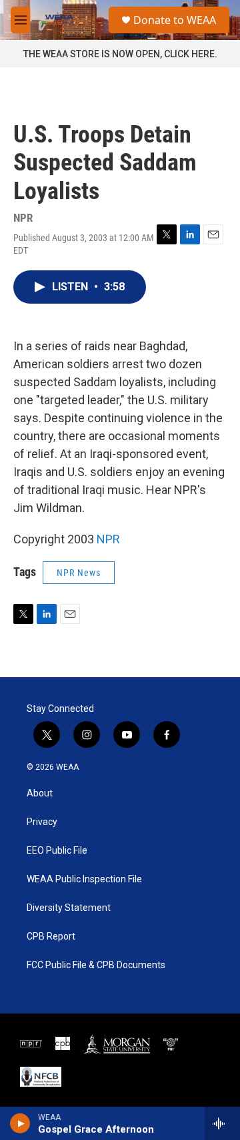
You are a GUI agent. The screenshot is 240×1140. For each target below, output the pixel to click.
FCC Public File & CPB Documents (96, 965)
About (40, 793)
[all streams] (222, 1123)
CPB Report (51, 937)
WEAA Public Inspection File (84, 879)
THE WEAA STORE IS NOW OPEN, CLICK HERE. (120, 54)
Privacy (42, 822)
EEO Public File (57, 851)
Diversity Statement (69, 908)
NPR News (79, 572)
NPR (108, 539)
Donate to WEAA (174, 20)
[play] (20, 1123)
